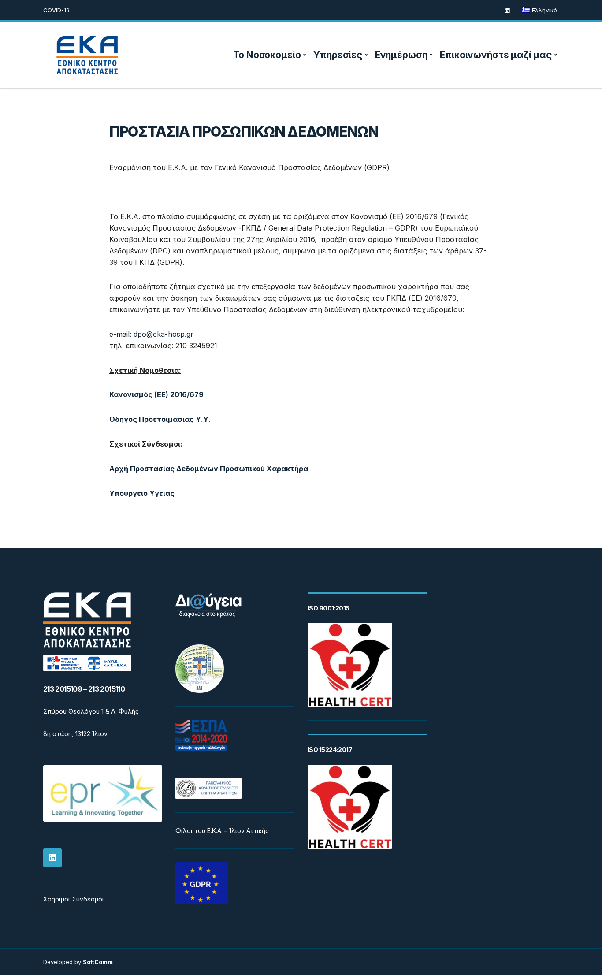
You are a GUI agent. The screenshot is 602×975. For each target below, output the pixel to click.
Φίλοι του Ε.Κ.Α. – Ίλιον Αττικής (222, 830)
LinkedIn (507, 10)
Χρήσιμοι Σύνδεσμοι (73, 899)
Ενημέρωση (401, 54)
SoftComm (98, 961)
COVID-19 (56, 10)
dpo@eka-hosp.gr (163, 334)
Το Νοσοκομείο (267, 54)
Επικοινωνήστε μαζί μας (496, 54)
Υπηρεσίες (337, 54)
